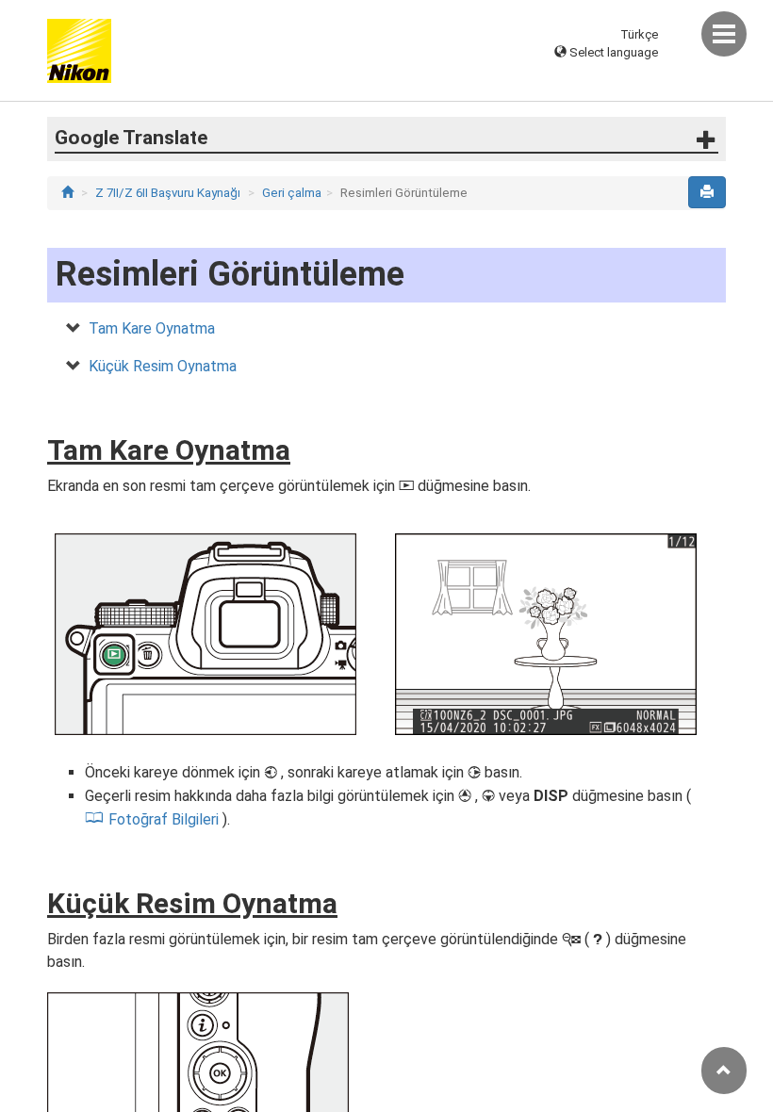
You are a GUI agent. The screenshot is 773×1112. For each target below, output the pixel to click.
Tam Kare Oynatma (152, 328)
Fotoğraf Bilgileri (163, 819)
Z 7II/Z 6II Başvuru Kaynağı (167, 193)
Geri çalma (291, 193)
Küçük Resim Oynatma (163, 366)
